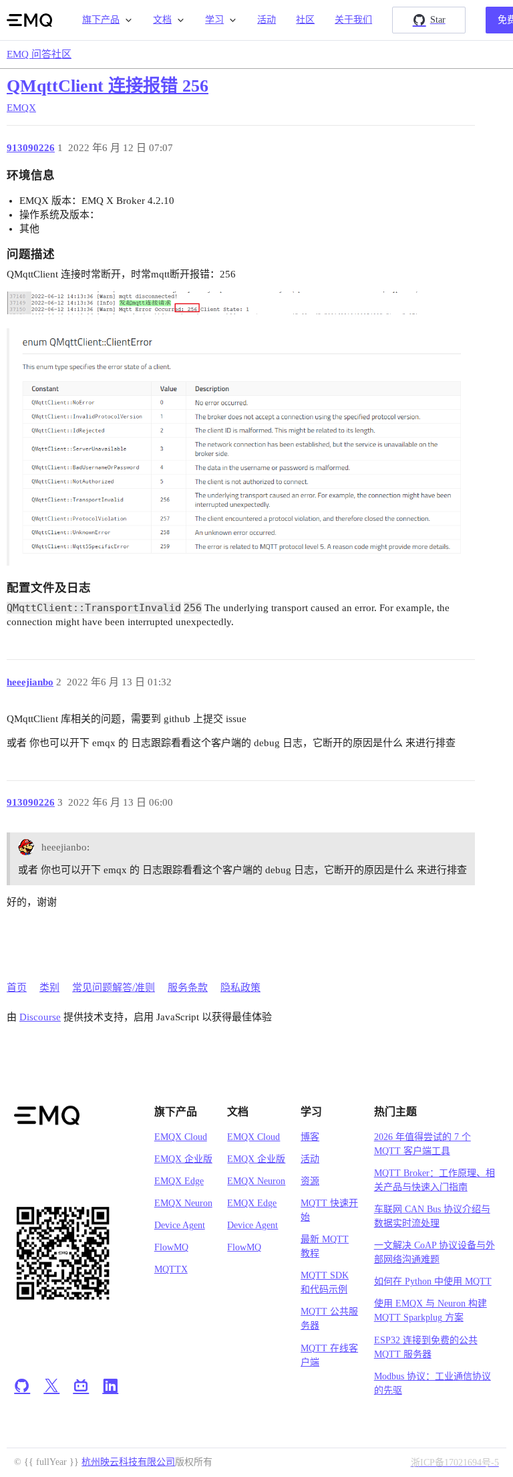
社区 (305, 20)
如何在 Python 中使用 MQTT (433, 1281)
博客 (310, 1137)
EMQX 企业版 (183, 1159)
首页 (17, 987)
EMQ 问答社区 (39, 54)
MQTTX (171, 1269)
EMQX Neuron (183, 1203)
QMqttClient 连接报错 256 (107, 86)
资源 (310, 1181)
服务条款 (188, 987)
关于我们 (353, 20)
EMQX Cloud (180, 1137)
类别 (49, 987)
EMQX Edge (179, 1181)
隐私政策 (240, 987)
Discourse (40, 1017)
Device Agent (179, 1225)
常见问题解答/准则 (113, 987)
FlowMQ (171, 1247)
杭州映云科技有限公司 (128, 1462)
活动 (266, 20)
